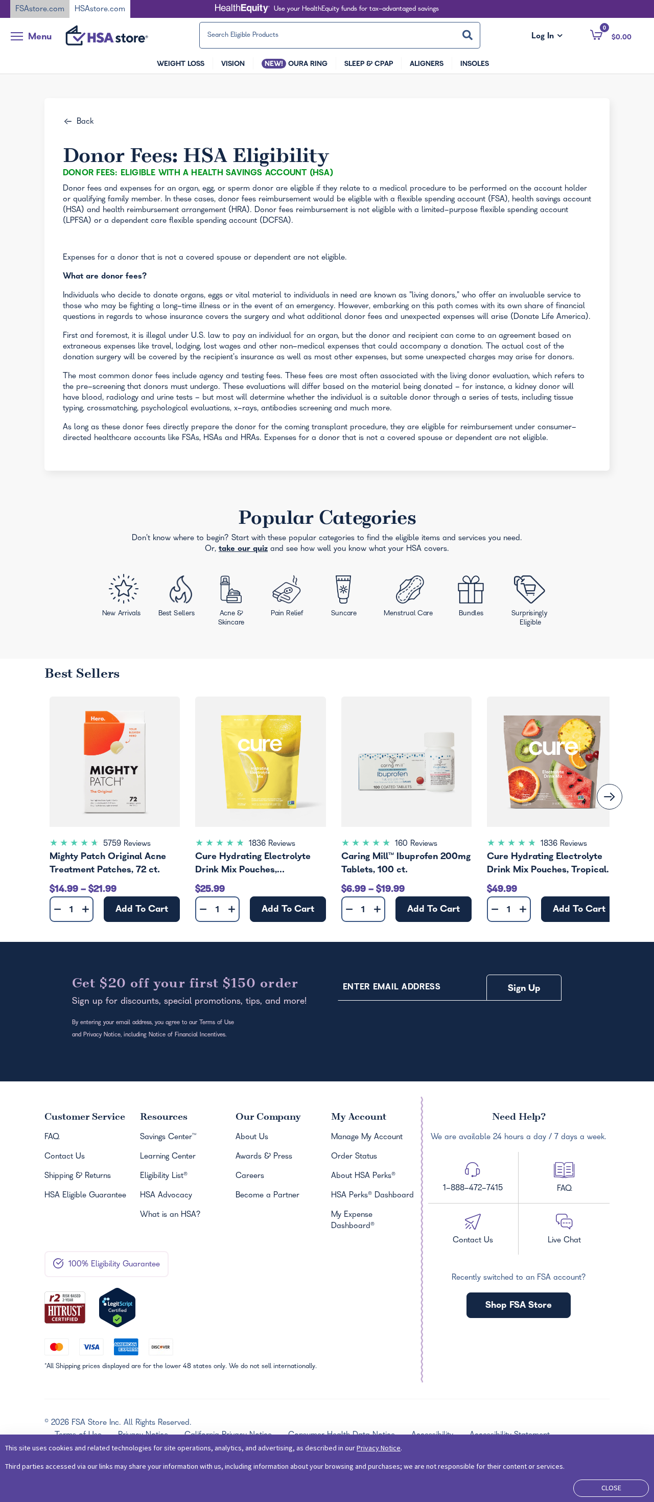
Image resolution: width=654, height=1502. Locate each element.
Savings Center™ (168, 1138)
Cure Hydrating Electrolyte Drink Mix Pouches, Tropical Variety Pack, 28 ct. (546, 864)
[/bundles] (473, 597)
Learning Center (168, 1157)
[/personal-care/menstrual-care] (409, 598)
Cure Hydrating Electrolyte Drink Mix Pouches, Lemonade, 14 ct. (253, 864)
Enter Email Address (392, 988)
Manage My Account (367, 1138)
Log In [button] (547, 37)
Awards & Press (264, 1157)
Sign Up (524, 989)
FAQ (51, 1138)
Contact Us (64, 1157)
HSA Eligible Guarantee (85, 1196)
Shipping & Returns (77, 1176)
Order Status (354, 1157)
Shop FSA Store (518, 1306)
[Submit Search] (467, 35)
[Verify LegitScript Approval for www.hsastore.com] (117, 1308)
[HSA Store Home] (106, 35)
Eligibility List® (164, 1176)
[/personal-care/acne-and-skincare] (233, 603)
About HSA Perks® (363, 1176)
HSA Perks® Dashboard (372, 1196)
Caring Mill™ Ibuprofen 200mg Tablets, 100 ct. (406, 863)
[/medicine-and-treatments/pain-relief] (292, 597)
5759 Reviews (127, 844)
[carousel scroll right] (609, 797)
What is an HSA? (170, 1215)
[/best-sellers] (178, 599)
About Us (252, 1138)
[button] (611, 35)
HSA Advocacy (166, 1196)
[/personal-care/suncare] (343, 599)
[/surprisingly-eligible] (530, 599)
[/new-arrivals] (122, 597)
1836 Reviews (272, 844)
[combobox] (339, 35)
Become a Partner (267, 1196)
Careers (250, 1176)
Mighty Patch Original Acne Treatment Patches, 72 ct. (108, 863)
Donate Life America (549, 317)
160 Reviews (416, 844)
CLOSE (611, 1487)
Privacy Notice (379, 1447)
